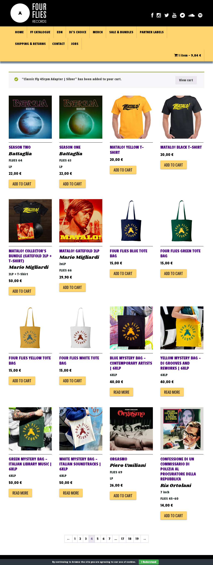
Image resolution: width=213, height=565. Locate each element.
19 (137, 539)
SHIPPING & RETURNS (30, 44)
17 (122, 539)
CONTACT (58, 44)
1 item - (189, 55)
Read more (121, 392)
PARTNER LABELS (152, 32)
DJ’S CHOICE (77, 32)
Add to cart (21, 183)
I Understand (148, 562)
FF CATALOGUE (40, 32)
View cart (186, 80)
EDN (60, 32)
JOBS (74, 44)
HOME (19, 32)
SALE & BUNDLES (121, 32)
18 (129, 539)
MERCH (98, 32)
